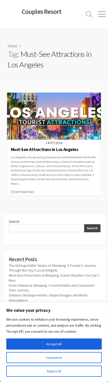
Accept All (54, 344)
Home (13, 46)
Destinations (24, 192)
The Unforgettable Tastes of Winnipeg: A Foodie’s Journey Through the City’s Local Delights (52, 268)
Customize (54, 357)
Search (14, 221)
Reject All (54, 371)
